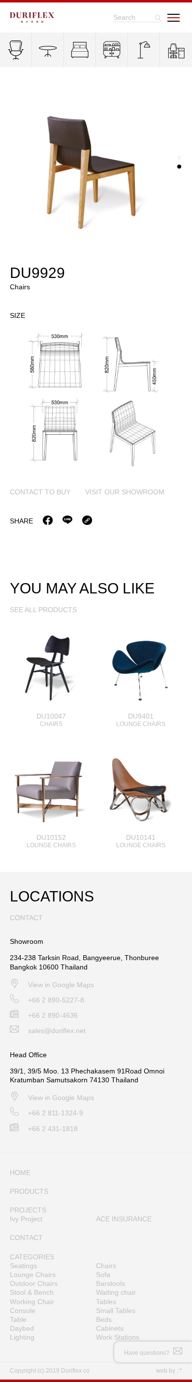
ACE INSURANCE (124, 1219)
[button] (179, 158)
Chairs (106, 1266)
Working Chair (32, 1302)
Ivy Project (26, 1219)
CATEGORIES (32, 1257)
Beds (104, 1319)
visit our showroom (124, 492)
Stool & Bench (32, 1292)
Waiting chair (116, 1292)
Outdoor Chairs (34, 1283)
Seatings (23, 1266)
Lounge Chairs (33, 1274)
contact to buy (40, 492)
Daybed (22, 1328)
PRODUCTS (29, 1191)
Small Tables (115, 1310)
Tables (106, 1302)
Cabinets (110, 1328)
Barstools (110, 1283)
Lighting (22, 1337)
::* (179, 1370)
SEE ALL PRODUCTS (43, 610)
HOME (20, 1172)
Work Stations (117, 1337)
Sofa (103, 1274)
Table (18, 1319)
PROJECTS (28, 1210)
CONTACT (26, 1238)
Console (22, 1310)
